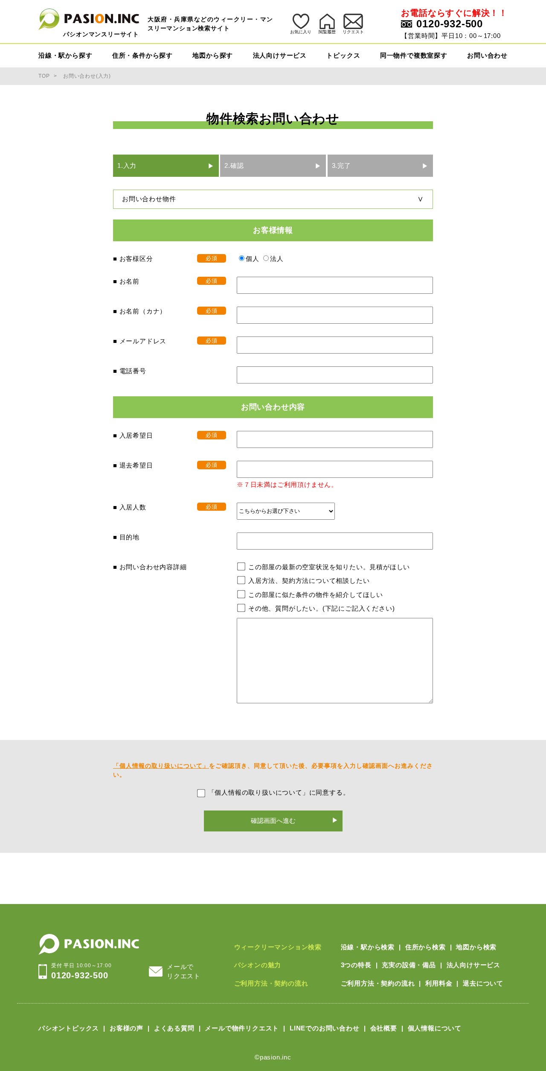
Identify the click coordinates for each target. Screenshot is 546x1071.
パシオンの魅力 (258, 965)
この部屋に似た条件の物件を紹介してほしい (315, 594)
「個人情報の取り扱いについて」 (161, 765)
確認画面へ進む (273, 820)
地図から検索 (476, 947)
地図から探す (212, 55)
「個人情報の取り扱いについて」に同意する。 (279, 792)
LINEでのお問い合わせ (325, 1028)
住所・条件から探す (142, 55)
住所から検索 (425, 947)
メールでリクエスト (183, 971)
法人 (277, 258)
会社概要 (383, 1028)
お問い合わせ (487, 55)
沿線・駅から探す (65, 55)
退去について (483, 983)
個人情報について (435, 1028)
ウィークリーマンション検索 (278, 947)
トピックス (343, 55)
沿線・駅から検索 (368, 947)
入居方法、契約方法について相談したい (308, 580)
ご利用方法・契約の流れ (271, 983)
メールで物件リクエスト (242, 1028)
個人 (252, 258)
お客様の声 (126, 1028)
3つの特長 (356, 965)
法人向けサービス (280, 55)
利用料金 (438, 983)
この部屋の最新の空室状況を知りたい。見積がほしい (329, 567)
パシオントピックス (68, 1028)
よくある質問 (174, 1028)
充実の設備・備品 (409, 965)
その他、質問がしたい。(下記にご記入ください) (321, 608)
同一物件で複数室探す (413, 55)
